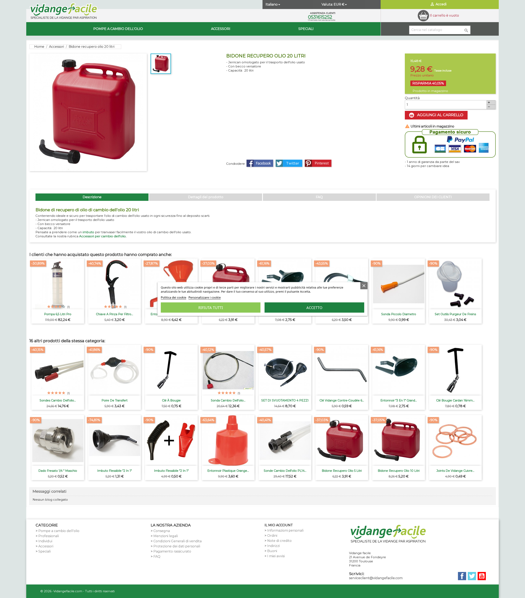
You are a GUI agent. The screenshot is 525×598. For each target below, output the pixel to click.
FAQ (319, 197)
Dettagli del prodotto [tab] (205, 197)
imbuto (88, 232)
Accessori (220, 29)
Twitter (472, 576)
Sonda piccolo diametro (398, 314)
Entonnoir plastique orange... (228, 471)
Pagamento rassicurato (172, 551)
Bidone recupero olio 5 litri (342, 471)
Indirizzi (273, 546)
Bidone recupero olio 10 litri (399, 471)
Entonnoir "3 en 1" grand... (398, 400)
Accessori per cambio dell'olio (102, 236)
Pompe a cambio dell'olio (118, 29)
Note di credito (279, 541)
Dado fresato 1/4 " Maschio (57, 471)
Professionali (48, 536)
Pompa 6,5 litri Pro (57, 314)
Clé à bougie (171, 400)
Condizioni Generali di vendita (177, 541)
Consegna (161, 531)
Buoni (272, 551)
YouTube (482, 576)
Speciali (306, 29)
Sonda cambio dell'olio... (228, 400)
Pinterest (318, 163)
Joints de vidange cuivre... (455, 471)
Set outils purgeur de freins (455, 314)
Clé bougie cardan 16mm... (455, 400)
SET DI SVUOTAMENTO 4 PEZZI (285, 400)
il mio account (279, 525)
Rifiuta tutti (210, 307)
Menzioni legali (165, 536)
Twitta (289, 163)
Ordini (272, 536)
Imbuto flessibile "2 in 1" (114, 471)
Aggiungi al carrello (439, 115)
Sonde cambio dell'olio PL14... (285, 471)
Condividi (260, 163)
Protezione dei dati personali (176, 546)
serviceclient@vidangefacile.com (376, 578)
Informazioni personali (285, 530)
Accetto (314, 307)
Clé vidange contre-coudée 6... (342, 400)
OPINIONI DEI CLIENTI (433, 197)
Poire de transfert (115, 400)
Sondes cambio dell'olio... (58, 400)
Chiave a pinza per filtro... (114, 314)
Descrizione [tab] (92, 197)
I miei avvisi (276, 556)
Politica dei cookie (173, 297)
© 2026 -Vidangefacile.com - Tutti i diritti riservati (77, 591)
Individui (45, 541)
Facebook (462, 576)
